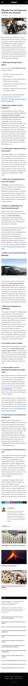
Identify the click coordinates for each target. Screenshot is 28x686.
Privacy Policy (18, 676)
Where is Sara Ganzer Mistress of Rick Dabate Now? (13, 626)
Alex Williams (5, 15)
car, (12, 318)
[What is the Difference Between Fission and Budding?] (14, 577)
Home (2, 6)
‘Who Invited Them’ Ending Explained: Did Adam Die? (13, 664)
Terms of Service (9, 678)
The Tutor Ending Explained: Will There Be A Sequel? (13, 660)
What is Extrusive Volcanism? (9, 565)
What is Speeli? (19, 678)
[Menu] (2, 2)
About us (7, 676)
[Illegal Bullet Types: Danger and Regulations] (14, 537)
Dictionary (7, 6)
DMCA (12, 676)
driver (24, 455)
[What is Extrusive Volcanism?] (14, 557)
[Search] (26, 2)
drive (15, 160)
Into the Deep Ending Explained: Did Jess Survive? (13, 667)
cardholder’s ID (8, 388)
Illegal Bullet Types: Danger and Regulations (13, 545)
